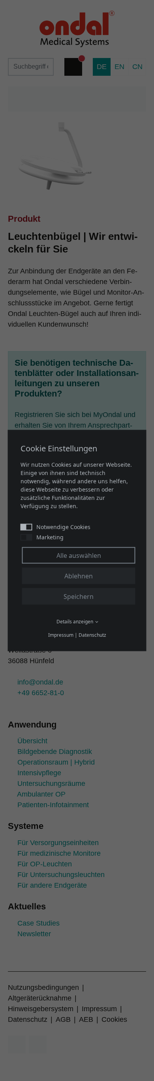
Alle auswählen (78, 555)
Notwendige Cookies (63, 527)
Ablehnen (78, 576)
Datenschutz (92, 635)
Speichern (79, 596)
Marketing (50, 537)
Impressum (60, 635)
